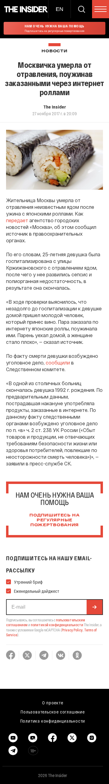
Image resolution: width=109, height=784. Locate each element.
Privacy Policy (72, 630)
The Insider (54, 106)
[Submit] (94, 607)
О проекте (52, 702)
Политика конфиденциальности (52, 721)
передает (17, 220)
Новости (54, 51)
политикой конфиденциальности (57, 625)
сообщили (58, 362)
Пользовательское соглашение (53, 711)
